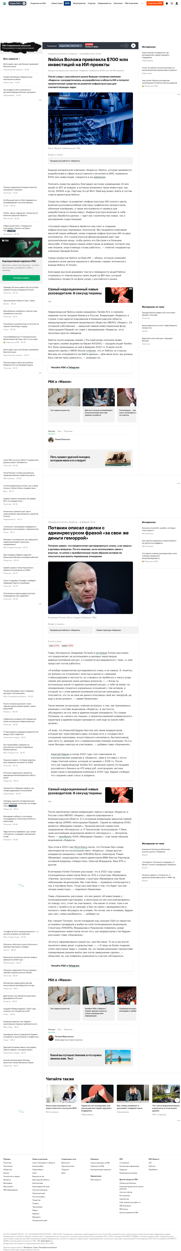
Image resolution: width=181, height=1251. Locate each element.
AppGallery (153, 1169)
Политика (7, 192)
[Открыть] (21, 3)
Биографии (7, 1183)
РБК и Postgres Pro (10, 752)
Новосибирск (37, 1169)
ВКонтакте (66, 1162)
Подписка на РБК (97, 1166)
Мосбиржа (28, 1247)
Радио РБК (15, 4)
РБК (49, 301)
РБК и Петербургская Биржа (14, 696)
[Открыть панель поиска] (172, 3)
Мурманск (36, 1217)
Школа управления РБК (128, 1212)
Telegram (73, 367)
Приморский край (39, 1220)
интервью (101, 652)
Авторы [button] (51, 431)
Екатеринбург (38, 1166)
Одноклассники (68, 1166)
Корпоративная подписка (100, 1169)
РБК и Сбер (8, 1026)
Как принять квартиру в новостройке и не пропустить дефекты (159, 541)
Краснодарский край (40, 1186)
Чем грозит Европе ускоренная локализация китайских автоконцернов (159, 81)
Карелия (35, 1213)
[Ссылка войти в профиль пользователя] (176, 3)
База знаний (8, 1186)
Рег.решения (124, 1195)
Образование (8, 95)
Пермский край (38, 1193)
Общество (7, 560)
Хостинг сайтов (125, 1192)
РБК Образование (10, 1190)
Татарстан (36, 1200)
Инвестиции (8, 82)
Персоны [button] (68, 431)
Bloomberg (80, 846)
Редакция (123, 1169)
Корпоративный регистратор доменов (131, 1187)
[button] (167, 3)
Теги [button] (59, 431)
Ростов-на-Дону (38, 1196)
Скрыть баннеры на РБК (100, 1162)
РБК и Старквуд (159, 1114)
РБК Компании (9, 478)
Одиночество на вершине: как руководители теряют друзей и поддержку (155, 54)
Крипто (6, 949)
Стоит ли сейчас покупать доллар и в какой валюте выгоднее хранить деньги (159, 68)
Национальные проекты (13, 69)
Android (152, 1166)
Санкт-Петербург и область (43, 1162)
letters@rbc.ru (47, 1240)
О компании (124, 1162)
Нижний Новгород (39, 1190)
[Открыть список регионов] (167, 3)
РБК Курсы (123, 1209)
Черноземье (37, 1206)
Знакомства (124, 1199)
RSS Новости (95, 1179)
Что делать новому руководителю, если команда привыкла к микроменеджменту (159, 555)
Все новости (10, 59)
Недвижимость (9, 519)
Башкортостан (38, 1176)
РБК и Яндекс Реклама (12, 547)
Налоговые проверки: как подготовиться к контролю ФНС (61, 1107)
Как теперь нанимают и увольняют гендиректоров (129, 1107)
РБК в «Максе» (60, 381)
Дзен (63, 1173)
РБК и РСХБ (8, 218)
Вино (5, 491)
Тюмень (35, 1203)
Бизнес (6, 303)
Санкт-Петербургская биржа (45, 1247)
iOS (150, 1162)
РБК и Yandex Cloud (11, 936)
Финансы (7, 711)
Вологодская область (40, 1179)
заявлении (99, 176)
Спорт (6, 205)
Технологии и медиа (11, 737)
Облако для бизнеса (127, 1183)
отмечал (91, 350)
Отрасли (7, 1001)
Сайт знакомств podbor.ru (130, 1202)
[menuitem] (38, 3)
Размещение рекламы (128, 1173)
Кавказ (35, 1210)
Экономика (7, 233)
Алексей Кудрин (60, 754)
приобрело (65, 836)
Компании (7, 839)
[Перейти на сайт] (21, 48)
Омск (34, 1173)
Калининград (37, 1183)
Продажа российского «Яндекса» (63, 53)
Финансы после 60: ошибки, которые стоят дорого (158, 529)
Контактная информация (129, 1166)
